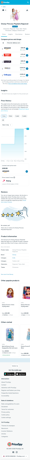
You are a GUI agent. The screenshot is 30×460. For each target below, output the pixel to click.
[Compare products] (27, 10)
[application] (15, 145)
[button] (4, 10)
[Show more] (2, 49)
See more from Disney (7, 274)
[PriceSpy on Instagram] (17, 452)
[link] (10, 300)
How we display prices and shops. (17, 83)
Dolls (4, 6)
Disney (14, 254)
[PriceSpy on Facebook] (13, 452)
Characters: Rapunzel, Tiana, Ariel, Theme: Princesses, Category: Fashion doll (15, 29)
